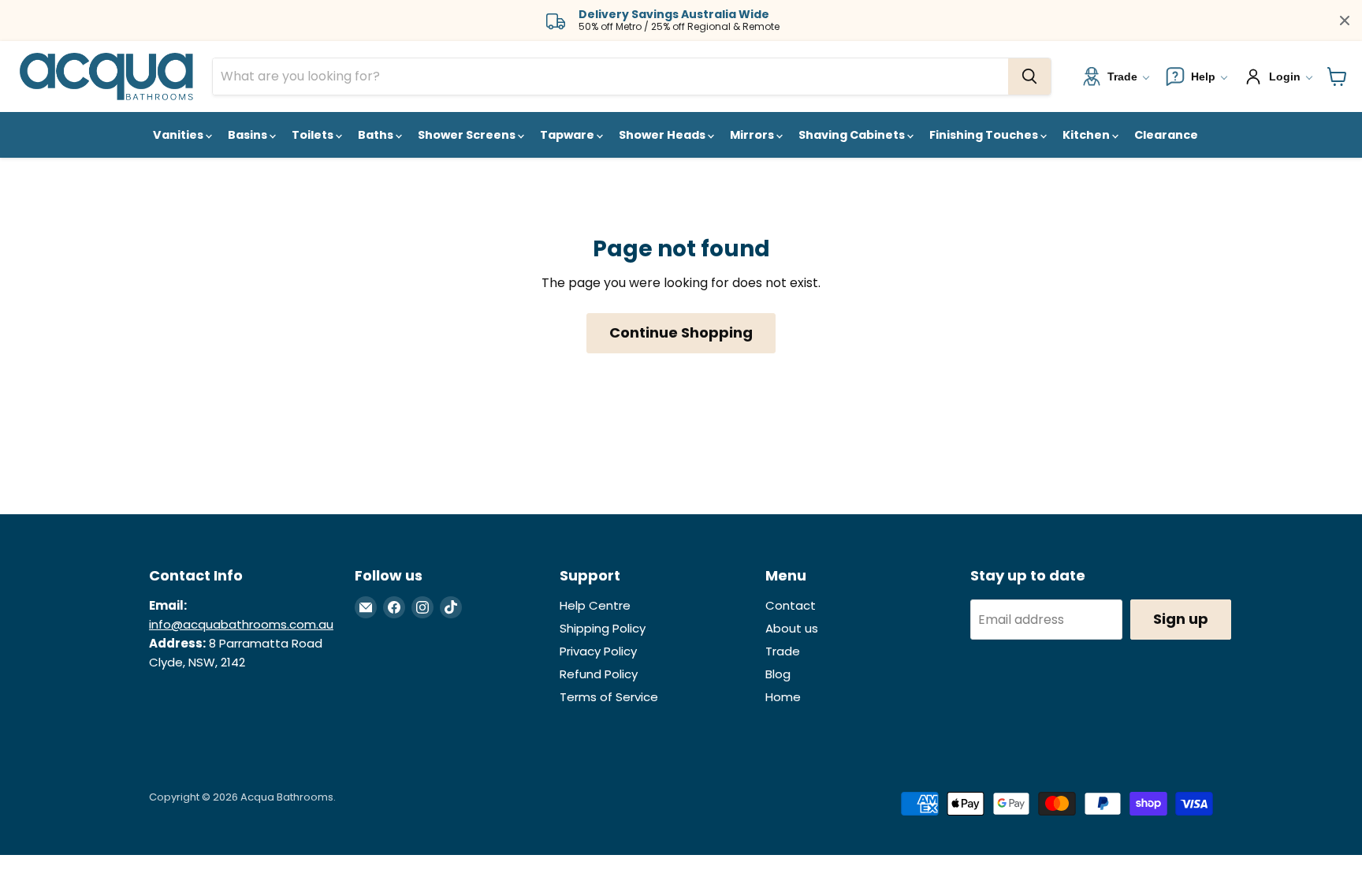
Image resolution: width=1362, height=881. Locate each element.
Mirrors (753, 135)
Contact (790, 605)
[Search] (1029, 76)
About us (791, 628)
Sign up (1180, 619)
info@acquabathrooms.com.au (241, 624)
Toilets (314, 135)
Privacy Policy (598, 651)
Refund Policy (599, 674)
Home (783, 697)
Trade (782, 651)
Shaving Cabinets (852, 135)
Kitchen (1087, 135)
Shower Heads (663, 135)
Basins (249, 135)
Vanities (179, 135)
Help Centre (595, 605)
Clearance (1166, 135)
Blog (778, 674)
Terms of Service (609, 697)
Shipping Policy (603, 628)
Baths (377, 135)
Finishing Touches (984, 135)
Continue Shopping (681, 332)
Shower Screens (468, 135)
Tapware (568, 135)
